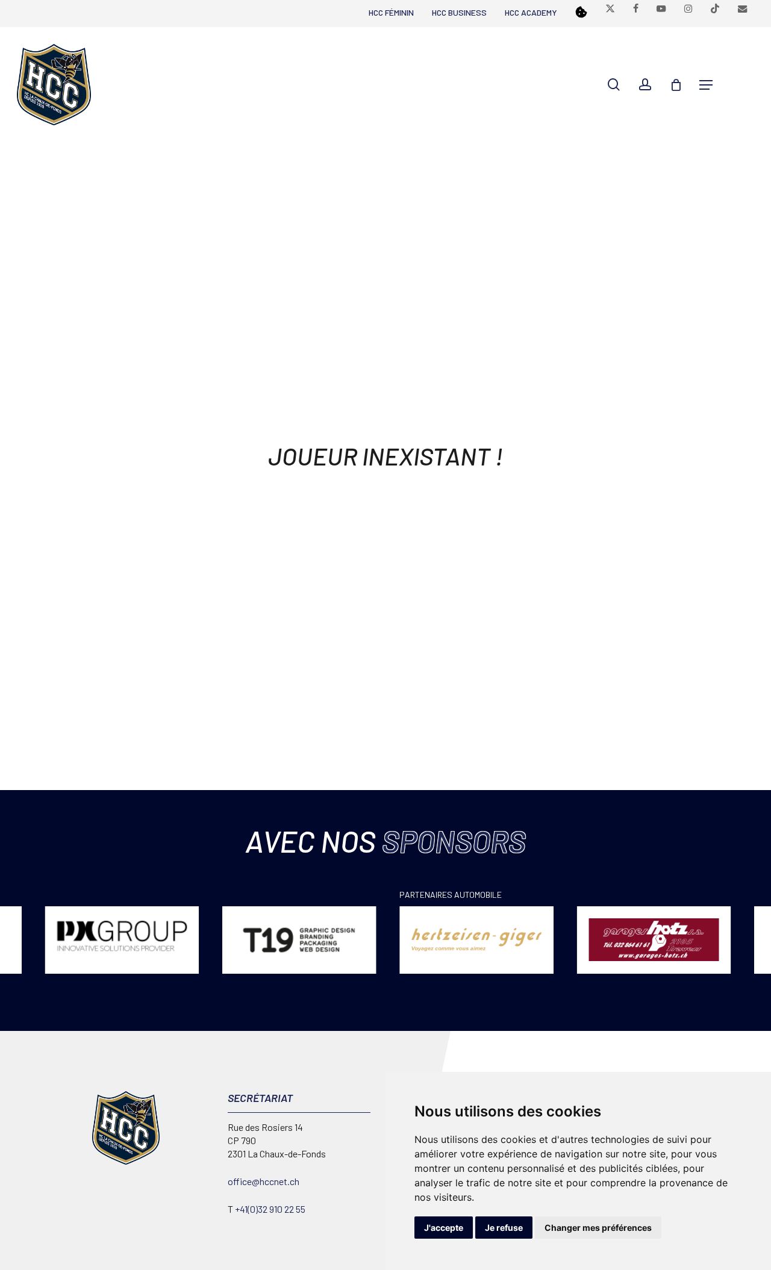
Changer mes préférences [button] (598, 1227)
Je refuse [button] (504, 1227)
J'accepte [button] (443, 1227)
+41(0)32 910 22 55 (270, 1209)
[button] (706, 85)
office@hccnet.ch (263, 1181)
